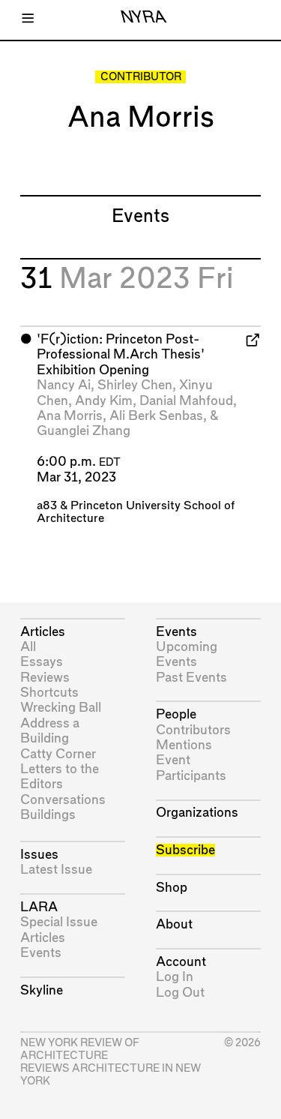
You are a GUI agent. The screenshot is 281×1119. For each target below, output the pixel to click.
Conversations (63, 800)
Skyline (41, 990)
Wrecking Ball (60, 707)
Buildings (48, 814)
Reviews (45, 677)
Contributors (193, 730)
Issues (39, 854)
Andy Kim (104, 400)
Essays (41, 662)
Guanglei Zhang (83, 430)
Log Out (180, 992)
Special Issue (58, 922)
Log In (174, 976)
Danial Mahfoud (186, 400)
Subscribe (185, 850)
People (176, 714)
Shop (171, 887)
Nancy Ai (64, 385)
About (174, 924)
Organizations (197, 812)
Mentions (184, 745)
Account (181, 962)
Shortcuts (49, 692)
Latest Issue (56, 869)
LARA (39, 907)
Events (40, 952)
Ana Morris (70, 416)
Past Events (191, 677)
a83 (47, 506)
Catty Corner (58, 754)
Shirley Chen (134, 385)
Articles (42, 632)
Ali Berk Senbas (156, 416)
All (28, 646)
